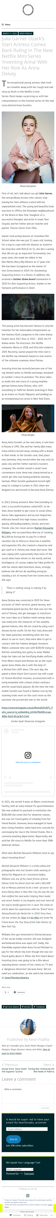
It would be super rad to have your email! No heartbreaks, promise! (27, 1121)
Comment (45, 1108)
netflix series (12, 1007)
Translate (29, 1173)
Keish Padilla (26, 33)
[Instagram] (28, 1196)
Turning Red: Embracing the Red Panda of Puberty (41, 1067)
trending (40, 1007)
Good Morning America (17, 977)
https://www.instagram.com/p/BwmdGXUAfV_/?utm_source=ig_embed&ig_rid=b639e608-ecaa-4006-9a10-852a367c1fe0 (27, 712)
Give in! (13, 1139)
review (27, 1007)
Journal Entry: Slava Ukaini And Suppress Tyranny (14, 1067)
